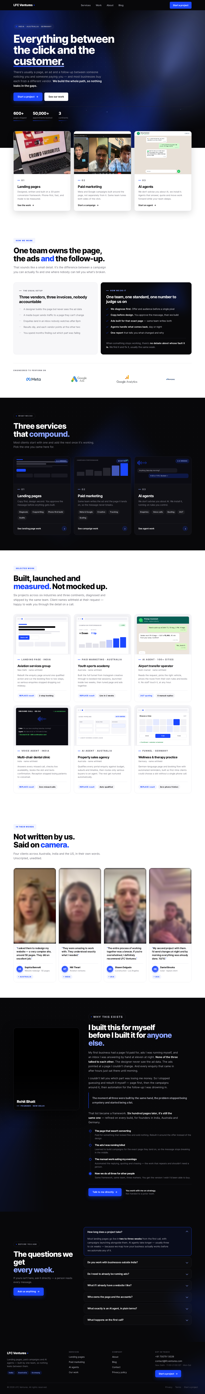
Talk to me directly (105, 1192)
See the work (25, 205)
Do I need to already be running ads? (108, 1273)
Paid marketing (77, 1362)
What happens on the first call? (105, 1319)
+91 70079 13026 (164, 1356)
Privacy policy (119, 1372)
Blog (121, 5)
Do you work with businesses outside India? (112, 1262)
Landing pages (77, 1356)
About (110, 5)
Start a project (180, 5)
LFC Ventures (23, 5)
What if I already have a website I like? (109, 1285)
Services (86, 5)
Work (99, 5)
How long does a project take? (104, 1231)
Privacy (168, 1387)
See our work (56, 96)
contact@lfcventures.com (168, 1361)
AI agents (74, 1367)
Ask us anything (29, 1291)
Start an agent (147, 205)
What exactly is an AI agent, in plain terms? (112, 1308)
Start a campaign (88, 205)
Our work (73, 1372)
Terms (178, 1387)
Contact (116, 1367)
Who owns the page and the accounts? (109, 1296)
